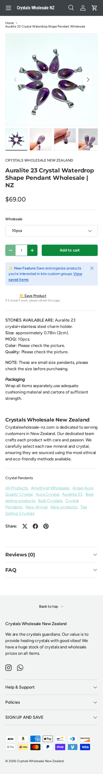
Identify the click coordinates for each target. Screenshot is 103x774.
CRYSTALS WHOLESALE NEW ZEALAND (39, 160)
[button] (94, 8)
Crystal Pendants (19, 478)
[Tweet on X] (25, 526)
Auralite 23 (72, 494)
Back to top (49, 606)
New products (63, 507)
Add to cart (70, 250)
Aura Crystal (47, 494)
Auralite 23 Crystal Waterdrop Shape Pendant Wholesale (45, 26)
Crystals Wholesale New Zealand (40, 761)
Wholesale (13, 219)
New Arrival (36, 507)
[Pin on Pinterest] (46, 526)
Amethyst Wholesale (50, 488)
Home (9, 23)
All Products (16, 488)
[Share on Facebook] (35, 526)
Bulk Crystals (50, 500)
